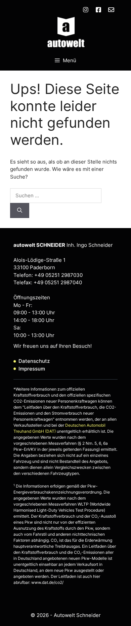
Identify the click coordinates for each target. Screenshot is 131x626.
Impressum (31, 369)
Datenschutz (34, 361)
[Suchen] (19, 210)
